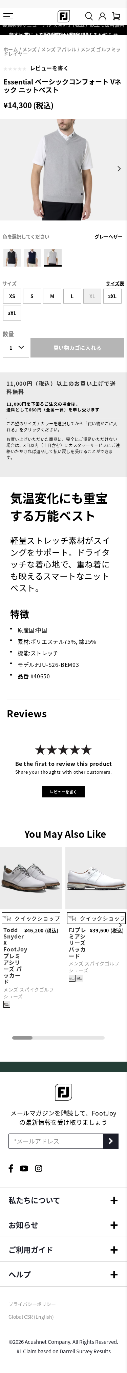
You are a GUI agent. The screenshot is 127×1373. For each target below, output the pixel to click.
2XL (112, 296)
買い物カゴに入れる (78, 347)
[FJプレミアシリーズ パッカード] (72, 978)
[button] (8, 16)
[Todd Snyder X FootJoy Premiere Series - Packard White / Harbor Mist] (6, 1004)
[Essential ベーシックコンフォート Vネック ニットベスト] (63, 175)
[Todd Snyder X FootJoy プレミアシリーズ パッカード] (31, 907)
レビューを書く (49, 68)
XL (92, 296)
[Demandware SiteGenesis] (63, 16)
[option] (63, 175)
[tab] (116, 16)
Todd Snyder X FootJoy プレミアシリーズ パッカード (15, 956)
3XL (12, 313)
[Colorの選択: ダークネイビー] (33, 258)
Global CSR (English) (31, 1316)
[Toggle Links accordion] (63, 1199)
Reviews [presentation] (27, 713)
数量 (8, 334)
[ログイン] (102, 16)
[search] (89, 16)
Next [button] (119, 169)
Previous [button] (7, 169)
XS (12, 296)
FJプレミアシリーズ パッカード (77, 943)
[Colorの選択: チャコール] (12, 258)
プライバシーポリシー (32, 1303)
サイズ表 (115, 283)
